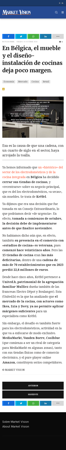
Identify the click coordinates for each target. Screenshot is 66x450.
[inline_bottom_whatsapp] (33, 403)
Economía (9, 81)
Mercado (22, 81)
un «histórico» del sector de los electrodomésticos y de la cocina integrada (32, 172)
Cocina (35, 81)
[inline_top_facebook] (8, 36)
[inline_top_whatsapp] (33, 36)
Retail (46, 81)
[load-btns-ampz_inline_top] (58, 36)
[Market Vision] (16, 12)
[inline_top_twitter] (21, 36)
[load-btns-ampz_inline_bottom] (58, 403)
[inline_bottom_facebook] (8, 403)
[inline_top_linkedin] (45, 36)
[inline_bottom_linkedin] (45, 403)
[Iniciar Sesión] (59, 3)
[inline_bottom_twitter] (21, 403)
